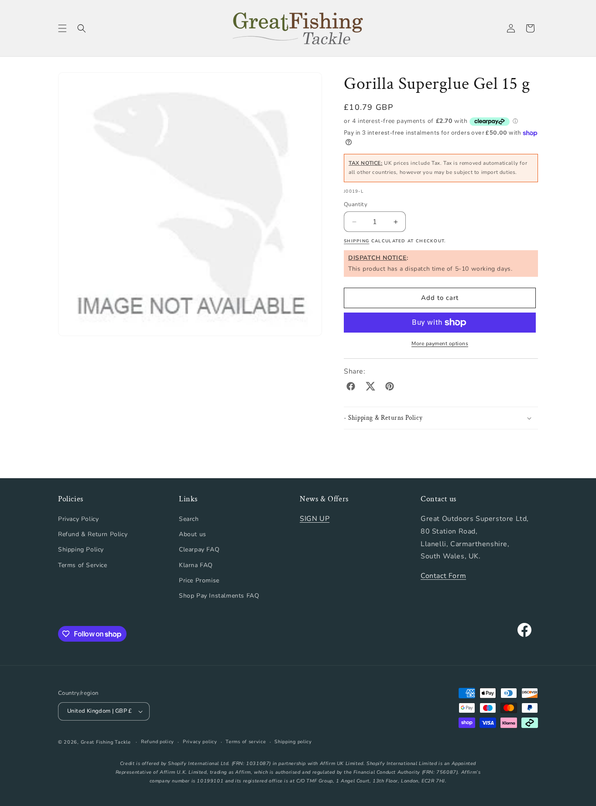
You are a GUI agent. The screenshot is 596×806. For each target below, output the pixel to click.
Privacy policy (200, 741)
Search (189, 519)
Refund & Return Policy (92, 534)
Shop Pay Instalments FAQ (219, 596)
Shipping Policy (81, 549)
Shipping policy (293, 741)
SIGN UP (314, 519)
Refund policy (157, 741)
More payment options (439, 343)
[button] (62, 28)
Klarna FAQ (196, 565)
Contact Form (443, 576)
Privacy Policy (78, 519)
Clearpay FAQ (199, 549)
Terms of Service (82, 565)
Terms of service (246, 741)
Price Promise (199, 580)
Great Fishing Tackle (106, 742)
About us (192, 534)
